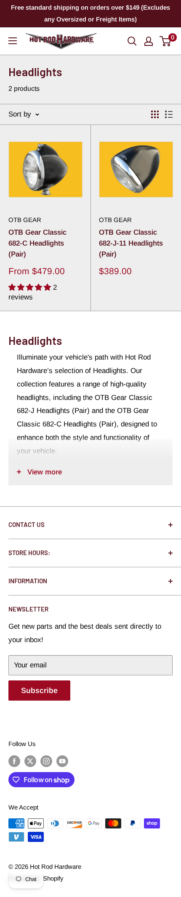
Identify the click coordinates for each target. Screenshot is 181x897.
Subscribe (39, 690)
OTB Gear (24, 219)
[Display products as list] (169, 114)
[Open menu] (12, 40)
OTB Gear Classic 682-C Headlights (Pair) (37, 243)
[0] (165, 41)
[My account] (148, 41)
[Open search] (132, 41)
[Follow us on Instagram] (46, 761)
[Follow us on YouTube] (62, 761)
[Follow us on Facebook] (14, 761)
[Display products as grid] (155, 114)
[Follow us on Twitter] (30, 761)
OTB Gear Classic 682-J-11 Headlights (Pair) (131, 243)
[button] (30, 287)
